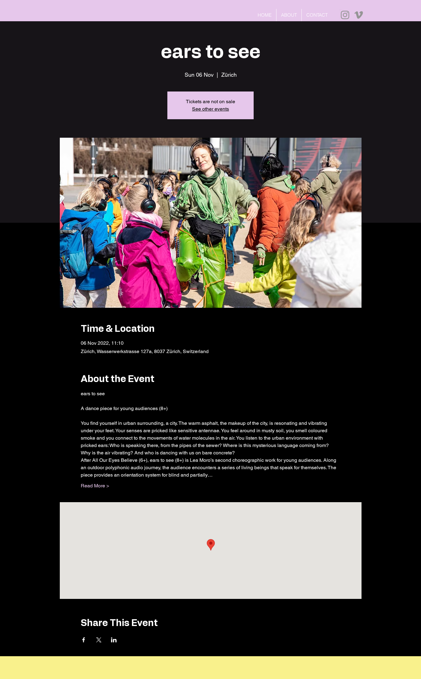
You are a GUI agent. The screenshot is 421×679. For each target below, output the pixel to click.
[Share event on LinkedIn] (114, 639)
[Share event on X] (99, 639)
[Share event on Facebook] (84, 639)
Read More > (95, 486)
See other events (210, 109)
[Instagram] (345, 15)
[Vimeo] (358, 15)
